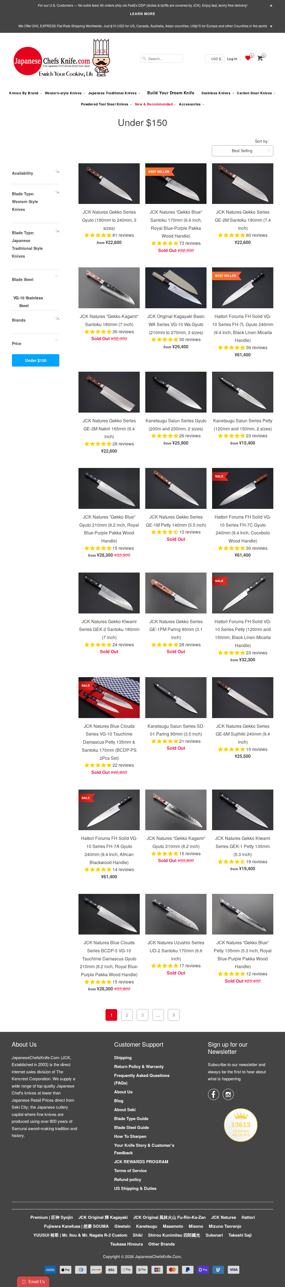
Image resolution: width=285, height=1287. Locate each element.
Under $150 (142, 122)
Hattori (248, 1217)
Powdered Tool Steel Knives (105, 104)
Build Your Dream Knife (170, 92)
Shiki (137, 1235)
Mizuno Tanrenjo (225, 1226)
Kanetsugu (146, 1226)
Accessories (190, 104)
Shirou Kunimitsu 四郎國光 (174, 1235)
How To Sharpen (130, 1136)
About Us (123, 1092)
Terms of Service (130, 1170)
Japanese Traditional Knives (112, 92)
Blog (118, 1101)
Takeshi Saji (240, 1235)
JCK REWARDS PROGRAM (141, 1161)
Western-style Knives (63, 92)
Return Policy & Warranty (139, 1066)
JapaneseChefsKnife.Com (158, 1256)
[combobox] (161, 58)
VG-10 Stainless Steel (28, 301)
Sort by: (262, 141)
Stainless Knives (216, 92)
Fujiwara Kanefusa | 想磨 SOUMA (76, 1226)
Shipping (123, 1057)
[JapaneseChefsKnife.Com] (62, 58)
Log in (232, 58)
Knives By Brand (23, 92)
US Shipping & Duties (135, 1188)
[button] (98, 235)
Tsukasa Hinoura (126, 1244)
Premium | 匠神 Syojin (51, 1217)
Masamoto (173, 1226)
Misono (196, 1226)
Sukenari (214, 1235)
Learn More (142, 13)
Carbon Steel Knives (254, 92)
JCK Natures (223, 1217)
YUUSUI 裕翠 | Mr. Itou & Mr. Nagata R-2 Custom (80, 1235)
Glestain (122, 1226)
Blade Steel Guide (131, 1127)
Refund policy (127, 1179)
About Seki (125, 1109)
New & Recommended (154, 104)
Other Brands (161, 1244)
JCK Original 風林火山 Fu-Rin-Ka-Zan (169, 1217)
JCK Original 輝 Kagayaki (103, 1217)
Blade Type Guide (131, 1118)
